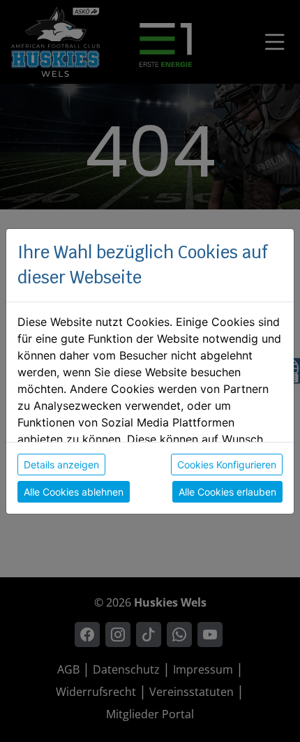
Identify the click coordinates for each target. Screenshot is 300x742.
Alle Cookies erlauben (227, 492)
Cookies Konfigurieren (226, 464)
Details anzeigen (61, 464)
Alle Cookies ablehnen (73, 492)
